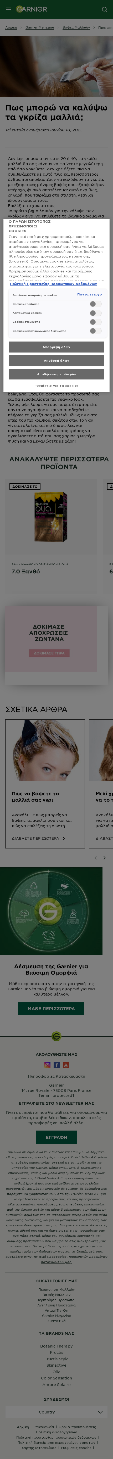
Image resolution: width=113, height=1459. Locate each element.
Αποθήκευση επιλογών (56, 374)
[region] (56, 305)
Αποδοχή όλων (56, 360)
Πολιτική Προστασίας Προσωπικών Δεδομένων (53, 284)
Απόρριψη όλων (56, 347)
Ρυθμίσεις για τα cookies (56, 385)
